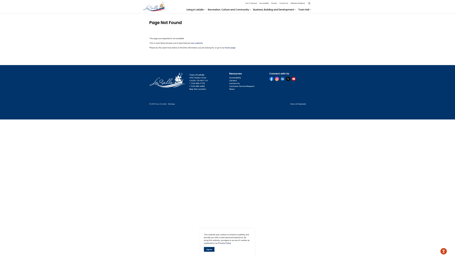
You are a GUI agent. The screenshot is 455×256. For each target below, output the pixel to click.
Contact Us (284, 3)
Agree (209, 249)
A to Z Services (251, 3)
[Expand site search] (309, 3)
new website (197, 43)
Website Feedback (298, 3)
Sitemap (171, 104)
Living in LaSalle (195, 9)
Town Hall (303, 9)
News (232, 89)
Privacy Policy (224, 243)
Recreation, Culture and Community (228, 9)
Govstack (302, 104)
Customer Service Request (241, 86)
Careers (274, 3)
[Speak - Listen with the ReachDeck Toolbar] (443, 251)
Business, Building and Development (273, 9)
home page (230, 47)
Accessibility (264, 3)
